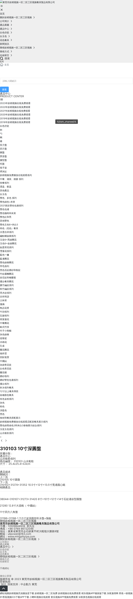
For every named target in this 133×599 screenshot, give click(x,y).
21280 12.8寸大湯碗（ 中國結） (19, 505)
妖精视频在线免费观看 (69, 593)
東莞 (34, 584)
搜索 (7, 58)
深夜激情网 (112, 593)
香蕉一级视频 (126, 593)
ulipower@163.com (19, 533)
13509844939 (16, 526)
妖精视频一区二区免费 (46, 593)
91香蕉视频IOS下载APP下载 (14, 597)
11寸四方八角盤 (9, 512)
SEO (3, 584)
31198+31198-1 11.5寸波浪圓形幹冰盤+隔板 (25, 518)
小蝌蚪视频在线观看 (40, 597)
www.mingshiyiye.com (21, 536)
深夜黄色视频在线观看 (90, 597)
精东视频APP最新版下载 (93, 593)
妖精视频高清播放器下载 (21, 593)
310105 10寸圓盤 (10, 479)
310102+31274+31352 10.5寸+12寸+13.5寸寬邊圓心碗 (32, 484)
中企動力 (26, 584)
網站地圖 (4, 593)
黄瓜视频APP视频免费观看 (64, 597)
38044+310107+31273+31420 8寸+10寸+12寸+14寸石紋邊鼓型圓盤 (41, 499)
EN (2, 61)
